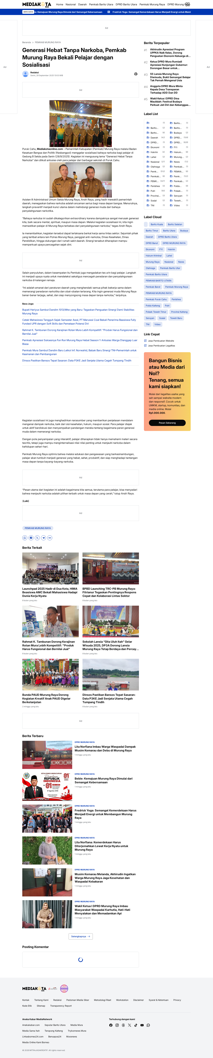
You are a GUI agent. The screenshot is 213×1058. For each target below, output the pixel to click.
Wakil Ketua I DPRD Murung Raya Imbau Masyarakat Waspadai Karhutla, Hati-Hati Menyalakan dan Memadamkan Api (102, 909)
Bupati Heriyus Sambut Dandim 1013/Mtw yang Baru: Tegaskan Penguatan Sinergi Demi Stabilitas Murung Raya (78, 311)
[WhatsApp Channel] (148, 1025)
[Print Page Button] (136, 74)
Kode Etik (27, 1005)
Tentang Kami (41, 1000)
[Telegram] (43, 537)
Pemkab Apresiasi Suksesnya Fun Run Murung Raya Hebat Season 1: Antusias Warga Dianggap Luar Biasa (79, 342)
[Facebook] (31, 537)
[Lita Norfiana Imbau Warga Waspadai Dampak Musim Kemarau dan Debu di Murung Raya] (47, 755)
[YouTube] (142, 1025)
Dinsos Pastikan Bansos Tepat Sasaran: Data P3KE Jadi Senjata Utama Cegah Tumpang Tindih (76, 360)
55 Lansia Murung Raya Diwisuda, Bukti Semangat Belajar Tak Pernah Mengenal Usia (170, 77)
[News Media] (64, 988)
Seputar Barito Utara (55, 1025)
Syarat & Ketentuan (158, 1000)
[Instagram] (117, 1025)
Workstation (122, 1000)
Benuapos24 (54, 1036)
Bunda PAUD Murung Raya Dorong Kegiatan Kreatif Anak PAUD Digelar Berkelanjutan (46, 698)
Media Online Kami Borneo (35, 1042)
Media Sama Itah (31, 1030)
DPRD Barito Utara (126, 4)
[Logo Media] (34, 988)
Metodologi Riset (102, 1000)
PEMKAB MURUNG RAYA (38, 528)
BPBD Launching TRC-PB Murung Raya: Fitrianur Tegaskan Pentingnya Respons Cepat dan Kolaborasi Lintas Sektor (109, 592)
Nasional (71, 4)
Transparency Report (61, 1005)
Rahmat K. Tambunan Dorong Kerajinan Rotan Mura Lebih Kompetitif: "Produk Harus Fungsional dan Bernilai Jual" (80, 331)
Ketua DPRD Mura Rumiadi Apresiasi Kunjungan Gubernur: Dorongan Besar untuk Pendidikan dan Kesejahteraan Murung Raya (169, 65)
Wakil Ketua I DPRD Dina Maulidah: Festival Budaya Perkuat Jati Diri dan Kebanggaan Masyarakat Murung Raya (170, 102)
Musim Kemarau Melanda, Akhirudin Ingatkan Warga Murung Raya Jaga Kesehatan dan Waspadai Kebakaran (105, 878)
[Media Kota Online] (36, 4)
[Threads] (123, 1025)
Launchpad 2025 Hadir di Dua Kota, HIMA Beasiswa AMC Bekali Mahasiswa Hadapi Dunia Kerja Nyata (49, 592)
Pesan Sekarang (167, 422)
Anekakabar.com (31, 1025)
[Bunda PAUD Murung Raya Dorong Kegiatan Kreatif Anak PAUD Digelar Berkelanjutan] (50, 675)
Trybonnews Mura (77, 1030)
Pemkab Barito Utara (101, 4)
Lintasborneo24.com (32, 1036)
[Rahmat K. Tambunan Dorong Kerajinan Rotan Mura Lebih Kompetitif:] (50, 622)
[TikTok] (136, 1025)
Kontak (25, 1000)
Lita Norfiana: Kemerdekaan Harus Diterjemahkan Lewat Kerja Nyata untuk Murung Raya (101, 846)
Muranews (71, 1036)
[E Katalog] (53, 988)
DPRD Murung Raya (178, 4)
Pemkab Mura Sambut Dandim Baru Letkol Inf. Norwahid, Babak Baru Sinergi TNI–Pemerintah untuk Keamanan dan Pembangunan (79, 352)
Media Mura (76, 1025)
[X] (37, 537)
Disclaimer (138, 1000)
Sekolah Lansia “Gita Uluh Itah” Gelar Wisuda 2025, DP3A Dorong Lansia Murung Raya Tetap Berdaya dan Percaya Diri (110, 645)
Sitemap (41, 1005)
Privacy (177, 1000)
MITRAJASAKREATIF (38, 1050)
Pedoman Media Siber (77, 1000)
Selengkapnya (78, 936)
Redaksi (57, 1000)
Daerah (82, 4)
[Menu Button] (187, 4)
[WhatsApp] (24, 537)
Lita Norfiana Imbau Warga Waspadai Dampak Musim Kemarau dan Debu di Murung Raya (105, 748)
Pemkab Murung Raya (152, 4)
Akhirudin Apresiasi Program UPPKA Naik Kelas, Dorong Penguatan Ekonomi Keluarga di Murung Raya (169, 53)
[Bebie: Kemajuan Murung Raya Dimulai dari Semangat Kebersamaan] (47, 787)
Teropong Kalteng (54, 1030)
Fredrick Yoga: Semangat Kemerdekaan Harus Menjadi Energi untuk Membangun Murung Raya (100, 12)
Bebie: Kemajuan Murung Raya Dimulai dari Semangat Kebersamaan (104, 780)
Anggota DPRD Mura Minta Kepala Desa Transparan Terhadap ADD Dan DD (166, 89)
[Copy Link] (49, 537)
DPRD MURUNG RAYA (85, 742)
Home (59, 4)
